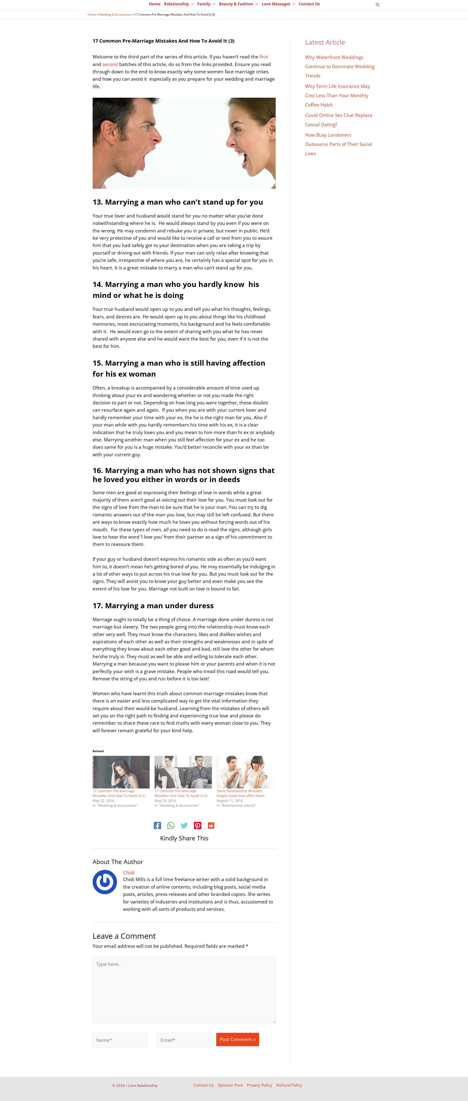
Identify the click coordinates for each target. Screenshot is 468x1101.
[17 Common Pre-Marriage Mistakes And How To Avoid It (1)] (121, 772)
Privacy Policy (259, 1085)
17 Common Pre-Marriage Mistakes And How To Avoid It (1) (119, 793)
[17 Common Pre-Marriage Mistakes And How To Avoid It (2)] (183, 772)
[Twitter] (184, 826)
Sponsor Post (230, 1085)
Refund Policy (289, 1085)
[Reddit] (211, 826)
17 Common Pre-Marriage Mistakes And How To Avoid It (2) (182, 793)
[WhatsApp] (171, 826)
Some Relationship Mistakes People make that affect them (240, 793)
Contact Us (203, 1085)
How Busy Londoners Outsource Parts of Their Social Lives (338, 144)
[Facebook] (157, 826)
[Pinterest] (197, 826)
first (263, 57)
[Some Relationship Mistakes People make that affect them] (245, 772)
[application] (191, 4)
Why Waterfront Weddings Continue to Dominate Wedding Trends (339, 66)
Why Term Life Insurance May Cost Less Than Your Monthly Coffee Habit (337, 95)
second (109, 64)
